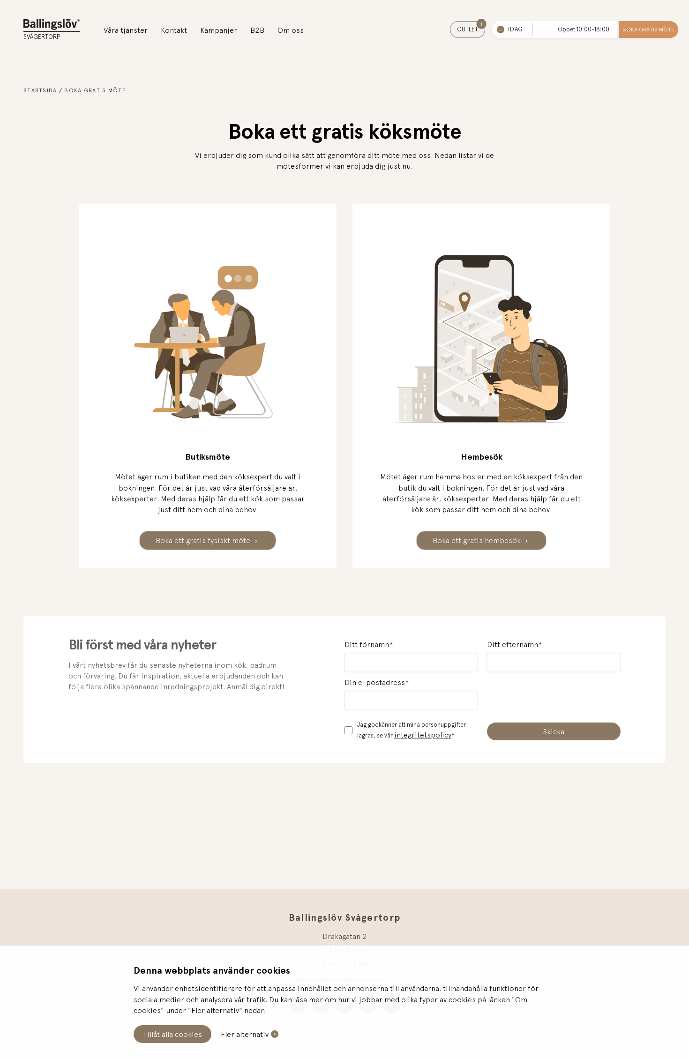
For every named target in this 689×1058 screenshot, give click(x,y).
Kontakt (174, 30)
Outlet (469, 27)
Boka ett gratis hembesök (478, 540)
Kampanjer (218, 30)
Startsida (40, 90)
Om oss (290, 30)
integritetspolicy (422, 734)
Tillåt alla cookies (172, 1034)
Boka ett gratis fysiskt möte (204, 540)
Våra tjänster (126, 30)
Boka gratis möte (648, 29)
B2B (257, 30)
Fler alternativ (245, 1034)
